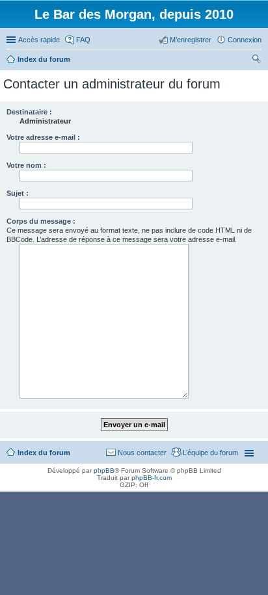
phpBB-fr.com (151, 477)
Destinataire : (29, 112)
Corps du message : (41, 221)
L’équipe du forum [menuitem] (210, 452)
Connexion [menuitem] (244, 40)
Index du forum (44, 452)
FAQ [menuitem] (83, 40)
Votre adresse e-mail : (43, 137)
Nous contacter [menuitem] (142, 452)
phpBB (104, 470)
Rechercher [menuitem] (256, 60)
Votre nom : (26, 165)
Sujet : (18, 193)
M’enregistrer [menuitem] (190, 40)
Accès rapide (39, 40)
